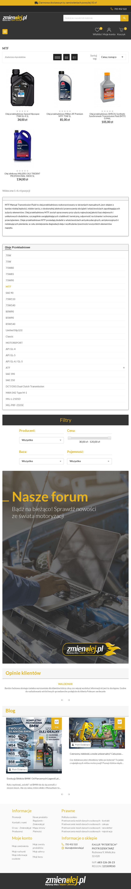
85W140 (10, 324)
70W (8, 255)
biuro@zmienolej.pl (74, 847)
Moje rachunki (19, 851)
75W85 (10, 274)
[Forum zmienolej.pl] (65, 567)
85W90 (10, 317)
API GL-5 (10, 355)
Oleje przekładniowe (17, 247)
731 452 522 (120, 9)
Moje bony (38, 856)
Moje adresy (39, 851)
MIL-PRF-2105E (15, 405)
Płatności (37, 831)
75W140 (10, 305)
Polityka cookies (69, 817)
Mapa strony (39, 827)
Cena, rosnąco (112, 57)
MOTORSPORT (14, 342)
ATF (8, 367)
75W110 (10, 299)
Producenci (17, 831)
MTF (8, 286)
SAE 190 (10, 373)
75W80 (10, 267)
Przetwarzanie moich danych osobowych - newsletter (87, 827)
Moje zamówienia (20, 846)
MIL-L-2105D (13, 398)
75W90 (10, 280)
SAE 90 (9, 292)
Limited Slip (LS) (14, 330)
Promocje (16, 817)
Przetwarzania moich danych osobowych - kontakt (86, 820)
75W (8, 261)
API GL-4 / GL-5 (14, 361)
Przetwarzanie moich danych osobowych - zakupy (85, 824)
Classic (9, 336)
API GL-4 (10, 348)
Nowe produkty (40, 817)
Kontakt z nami (19, 822)
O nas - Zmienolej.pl (21, 827)
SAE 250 (10, 380)
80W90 (10, 311)
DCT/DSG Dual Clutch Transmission (25, 386)
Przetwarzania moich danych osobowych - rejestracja (87, 831)
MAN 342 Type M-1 (16, 392)
